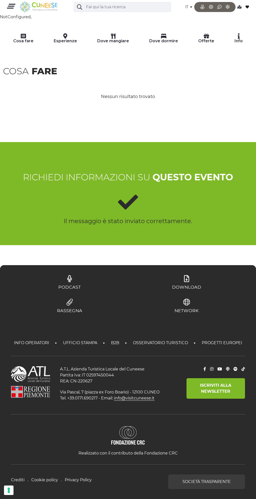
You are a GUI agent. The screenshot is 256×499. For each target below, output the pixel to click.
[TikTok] (243, 369)
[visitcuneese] (38, 7)
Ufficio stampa (80, 342)
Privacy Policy (78, 479)
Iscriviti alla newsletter (215, 388)
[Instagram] (212, 369)
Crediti (17, 479)
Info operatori (32, 342)
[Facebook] (205, 369)
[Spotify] (236, 369)
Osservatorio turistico (161, 342)
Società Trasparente (206, 481)
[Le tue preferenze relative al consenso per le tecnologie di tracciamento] (9, 490)
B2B (115, 342)
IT (187, 7)
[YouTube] (220, 369)
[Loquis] (228, 369)
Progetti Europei (222, 342)
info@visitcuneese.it (134, 398)
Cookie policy (44, 479)
